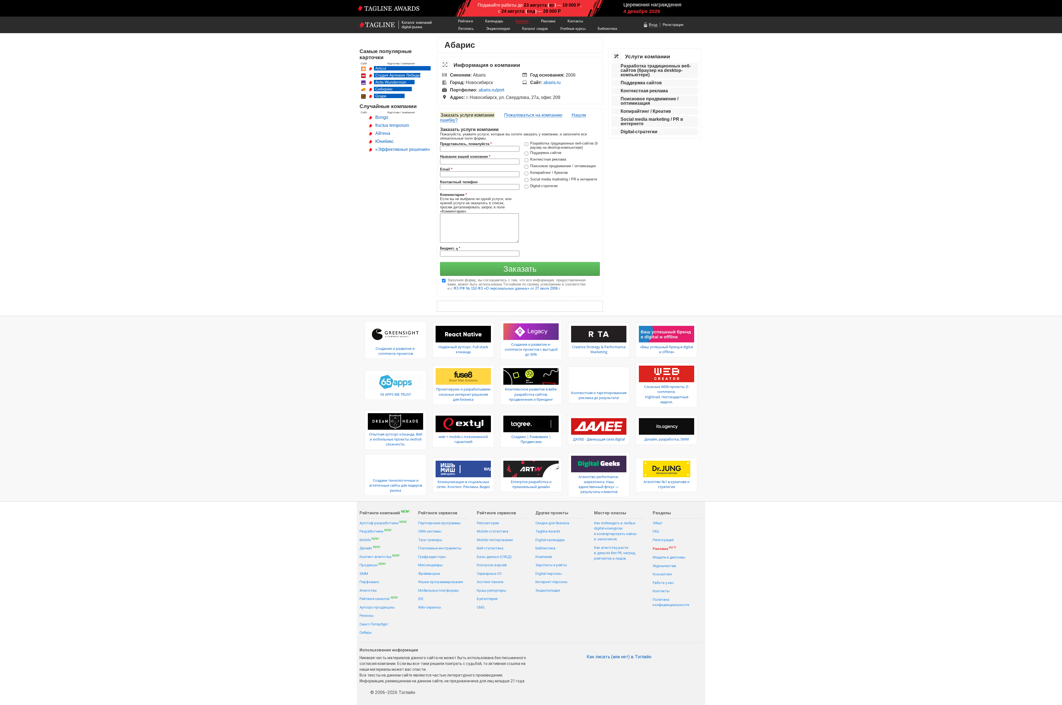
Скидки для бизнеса (552, 523)
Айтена (382, 133)
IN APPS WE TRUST (395, 394)
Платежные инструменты (439, 548)
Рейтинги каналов (379, 598)
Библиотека (607, 29)
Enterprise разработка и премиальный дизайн (531, 484)
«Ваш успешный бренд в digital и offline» (666, 349)
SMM (364, 574)
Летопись (466, 29)
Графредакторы (432, 557)
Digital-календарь (550, 540)
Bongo (381, 117)
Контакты (575, 21)
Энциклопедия (498, 29)
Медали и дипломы (669, 557)
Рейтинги (465, 21)
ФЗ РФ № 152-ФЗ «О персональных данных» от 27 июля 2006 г (507, 288)
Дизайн (370, 548)
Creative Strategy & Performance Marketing (599, 349)
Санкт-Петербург (374, 624)
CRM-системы (429, 531)
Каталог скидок (535, 29)
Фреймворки (429, 574)
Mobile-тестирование (495, 540)
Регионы (367, 616)
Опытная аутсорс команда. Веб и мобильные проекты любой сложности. (395, 439)
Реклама (548, 21)
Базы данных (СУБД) (494, 557)
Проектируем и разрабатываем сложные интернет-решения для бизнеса (463, 394)
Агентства (368, 590)
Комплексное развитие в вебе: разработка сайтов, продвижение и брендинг (531, 394)
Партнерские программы (439, 523)
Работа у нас (663, 583)
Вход (653, 25)
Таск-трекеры (430, 540)
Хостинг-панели (490, 582)
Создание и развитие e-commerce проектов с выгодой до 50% (531, 349)
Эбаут (658, 523)
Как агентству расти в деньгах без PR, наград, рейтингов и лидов (615, 553)
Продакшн (373, 564)
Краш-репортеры (491, 590)
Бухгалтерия (487, 599)
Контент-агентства (380, 556)
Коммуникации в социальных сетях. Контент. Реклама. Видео (463, 484)
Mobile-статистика (492, 531)
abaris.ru (552, 82)
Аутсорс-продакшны (377, 607)
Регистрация (673, 25)
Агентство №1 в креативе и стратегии (666, 484)
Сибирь (366, 632)
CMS (481, 607)
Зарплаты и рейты (551, 565)
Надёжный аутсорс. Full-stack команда (463, 349)
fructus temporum (392, 125)
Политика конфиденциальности (671, 602)
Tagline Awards (547, 531)
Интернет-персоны (551, 582)
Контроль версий (492, 565)
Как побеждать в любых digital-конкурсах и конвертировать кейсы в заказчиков (615, 531)
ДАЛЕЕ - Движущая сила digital (599, 439)
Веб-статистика (490, 548)
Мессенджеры (430, 565)
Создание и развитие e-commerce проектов (395, 351)
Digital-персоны (548, 574)
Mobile (369, 539)
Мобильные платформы (438, 590)
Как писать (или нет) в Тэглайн (619, 657)
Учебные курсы (572, 29)
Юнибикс (384, 141)
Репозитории (488, 523)
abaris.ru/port (491, 90)
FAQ (656, 531)
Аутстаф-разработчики (383, 522)
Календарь (494, 21)
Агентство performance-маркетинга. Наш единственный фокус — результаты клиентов (599, 484)
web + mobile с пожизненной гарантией (463, 439)
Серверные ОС (489, 574)
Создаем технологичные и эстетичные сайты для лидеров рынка (395, 485)
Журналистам (664, 566)
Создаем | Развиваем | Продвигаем (531, 439)
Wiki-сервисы (429, 607)
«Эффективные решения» (402, 149)
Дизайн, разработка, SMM (666, 439)
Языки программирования (440, 582)
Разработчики (376, 531)
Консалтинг (662, 574)
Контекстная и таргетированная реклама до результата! (598, 395)
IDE (420, 599)
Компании (543, 557)
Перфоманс (369, 582)
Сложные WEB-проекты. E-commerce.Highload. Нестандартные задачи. (666, 394)
